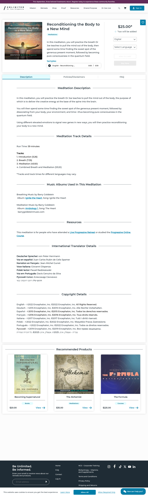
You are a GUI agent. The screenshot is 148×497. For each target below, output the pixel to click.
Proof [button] (63, 8)
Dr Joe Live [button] (106, 8)
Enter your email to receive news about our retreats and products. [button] (30, 474)
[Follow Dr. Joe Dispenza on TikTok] (120, 467)
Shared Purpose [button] (90, 8)
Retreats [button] (44, 8)
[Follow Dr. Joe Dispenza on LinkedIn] (134, 467)
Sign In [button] (139, 8)
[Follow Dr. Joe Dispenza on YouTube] (129, 467)
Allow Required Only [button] (106, 492)
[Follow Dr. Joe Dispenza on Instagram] (109, 467)
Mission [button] (33, 8)
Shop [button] (54, 8)
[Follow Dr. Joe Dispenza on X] (124, 467)
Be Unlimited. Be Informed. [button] (22, 468)
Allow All (84, 492)
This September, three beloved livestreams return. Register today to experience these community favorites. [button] (74, 2)
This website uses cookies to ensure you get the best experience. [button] (30, 492)
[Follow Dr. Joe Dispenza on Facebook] (114, 466)
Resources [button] (74, 8)
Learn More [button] (65, 492)
